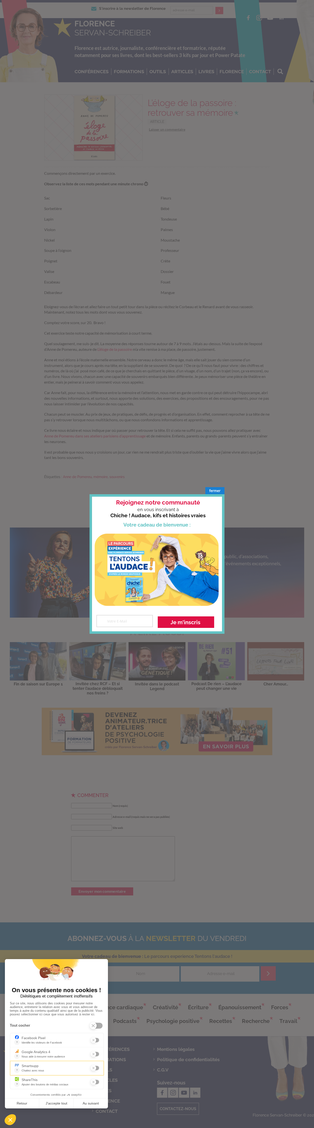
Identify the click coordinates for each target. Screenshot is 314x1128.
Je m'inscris (185, 622)
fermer (215, 490)
